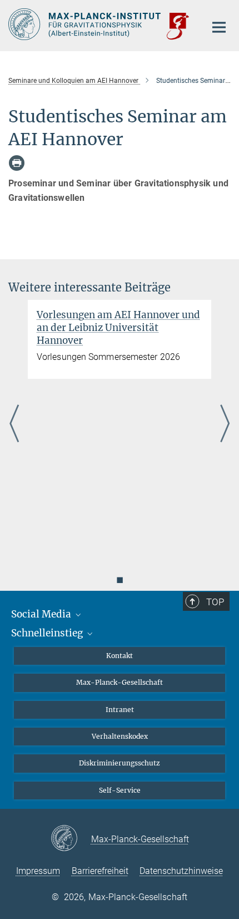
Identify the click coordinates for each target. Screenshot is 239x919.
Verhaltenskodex (120, 736)
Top (215, 601)
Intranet (120, 709)
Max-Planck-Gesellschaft (119, 682)
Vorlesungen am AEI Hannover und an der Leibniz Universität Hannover (118, 328)
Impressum (38, 871)
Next (224, 424)
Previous (14, 424)
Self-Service (120, 790)
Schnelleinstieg (48, 633)
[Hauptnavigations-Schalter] (219, 27)
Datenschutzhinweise (181, 871)
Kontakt (119, 655)
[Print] (16, 163)
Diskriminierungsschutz (119, 763)
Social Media (42, 614)
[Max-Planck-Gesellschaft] (71, 839)
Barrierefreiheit (100, 871)
